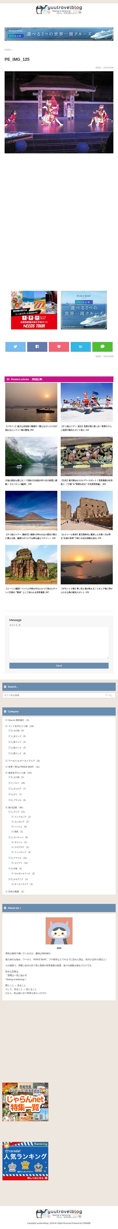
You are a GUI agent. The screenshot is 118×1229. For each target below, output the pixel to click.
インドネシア (22, 817)
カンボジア (21, 822)
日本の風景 (15, 891)
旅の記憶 (15, 807)
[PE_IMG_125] (81, 346)
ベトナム (20, 827)
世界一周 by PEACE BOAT (23, 767)
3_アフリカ (18, 858)
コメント (15, 625)
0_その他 (17, 730)
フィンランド (22, 852)
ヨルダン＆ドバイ (24, 873)
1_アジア (17, 812)
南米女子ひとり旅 (19, 773)
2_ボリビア (18, 788)
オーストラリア (23, 884)
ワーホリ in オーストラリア (23, 761)
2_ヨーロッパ (19, 837)
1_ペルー (17, 783)
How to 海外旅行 (18, 720)
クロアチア (21, 847)
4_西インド (18, 753)
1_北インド (18, 736)
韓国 (18, 831)
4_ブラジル (18, 800)
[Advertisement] (59, 191)
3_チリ (16, 794)
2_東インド (18, 742)
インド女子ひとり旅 (20, 726)
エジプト (20, 863)
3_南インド (18, 748)
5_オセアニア (19, 879)
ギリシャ (20, 842)
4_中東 (16, 868)
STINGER (86, 1223)
